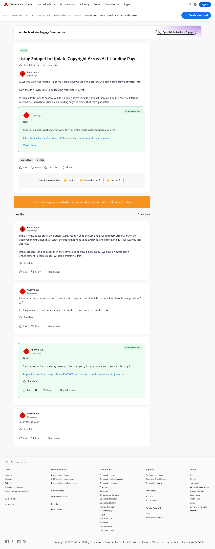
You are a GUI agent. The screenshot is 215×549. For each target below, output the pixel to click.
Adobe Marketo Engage (41, 15)
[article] (81, 250)
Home (5, 15)
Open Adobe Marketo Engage (178, 32)
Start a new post (104, 202)
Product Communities (20, 15)
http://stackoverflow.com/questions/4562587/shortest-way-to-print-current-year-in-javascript (66, 137)
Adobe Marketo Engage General (67, 15)
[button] (196, 15)
